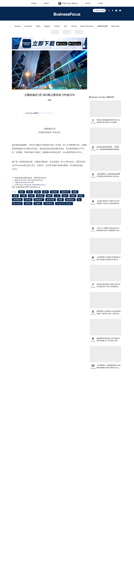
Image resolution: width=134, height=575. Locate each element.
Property (57, 26)
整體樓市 (39, 200)
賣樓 (15, 196)
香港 (29, 192)
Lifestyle (74, 26)
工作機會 (100, 3)
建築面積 (70, 200)
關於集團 (33, 3)
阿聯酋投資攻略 (102, 26)
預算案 (54, 192)
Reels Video (115, 26)
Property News (64, 203)
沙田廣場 (48, 203)
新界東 (28, 200)
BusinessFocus (37, 180)
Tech (65, 26)
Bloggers (47, 26)
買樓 (37, 192)
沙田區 (28, 203)
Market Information (86, 26)
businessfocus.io (38, 185)
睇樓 (60, 200)
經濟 (45, 192)
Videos (38, 26)
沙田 (31, 196)
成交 (65, 196)
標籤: (14, 192)
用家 (49, 100)
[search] (109, 10)
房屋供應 (50, 200)
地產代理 (65, 192)
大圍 (23, 196)
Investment (28, 26)
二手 (57, 196)
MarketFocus (35, 187)
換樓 (73, 196)
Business (18, 26)
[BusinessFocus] (67, 14)
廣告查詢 (87, 3)
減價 (49, 196)
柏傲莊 (38, 203)
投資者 (40, 196)
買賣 (81, 196)
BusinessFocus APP (26, 182)
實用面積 (17, 200)
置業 (75, 192)
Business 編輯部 (32, 113)
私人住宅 (17, 203)
